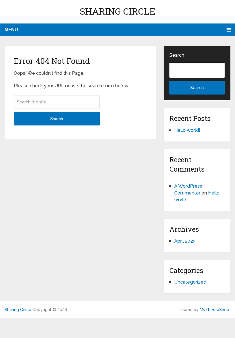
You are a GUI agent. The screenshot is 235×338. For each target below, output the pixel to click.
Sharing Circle (117, 11)
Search (56, 118)
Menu (11, 29)
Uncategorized (190, 282)
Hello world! (187, 130)
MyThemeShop (214, 309)
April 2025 (184, 241)
